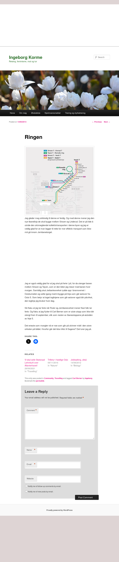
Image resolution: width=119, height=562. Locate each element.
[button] (59, 180)
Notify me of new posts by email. (40, 491)
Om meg (23, 113)
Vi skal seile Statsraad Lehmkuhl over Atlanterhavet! (35, 362)
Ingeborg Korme (25, 57)
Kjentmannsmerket (53, 113)
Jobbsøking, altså (79, 359)
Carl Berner (77, 378)
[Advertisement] (59, 24)
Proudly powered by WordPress (59, 510)
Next (107, 121)
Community (49, 378)
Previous (97, 121)
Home (12, 113)
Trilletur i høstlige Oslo (58, 359)
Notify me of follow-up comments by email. (44, 486)
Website (30, 478)
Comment (32, 410)
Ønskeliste (35, 113)
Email (31, 464)
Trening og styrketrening (75, 113)
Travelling (59, 378)
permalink (40, 380)
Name (31, 450)
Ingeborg (88, 378)
